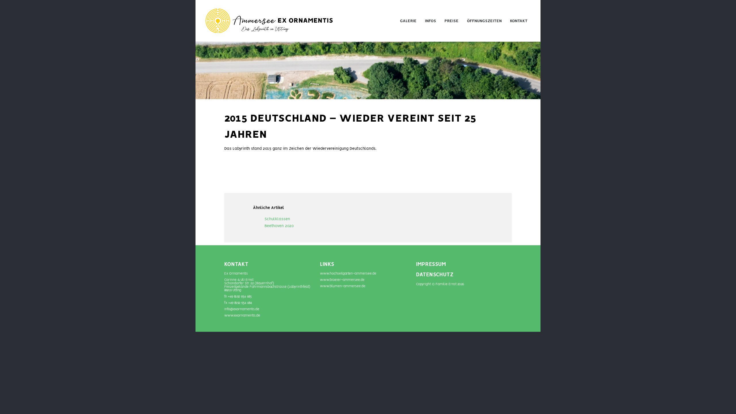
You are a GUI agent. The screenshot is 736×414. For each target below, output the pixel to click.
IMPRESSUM (431, 264)
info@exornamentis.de (241, 309)
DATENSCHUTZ (434, 274)
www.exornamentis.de (242, 315)
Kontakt (519, 21)
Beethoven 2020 (279, 226)
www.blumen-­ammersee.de (342, 286)
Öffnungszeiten (484, 21)
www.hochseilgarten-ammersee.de (348, 273)
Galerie (408, 21)
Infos (430, 21)
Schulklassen (277, 219)
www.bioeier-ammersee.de (342, 279)
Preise (451, 21)
